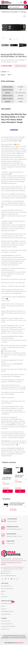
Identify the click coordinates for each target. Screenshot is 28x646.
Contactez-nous (5, 629)
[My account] (21, 2)
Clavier (19, 562)
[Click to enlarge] (3, 38)
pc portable (10, 562)
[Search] (25, 7)
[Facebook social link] (2, 579)
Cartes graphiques (6, 614)
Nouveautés (4, 596)
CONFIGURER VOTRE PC (7, 611)
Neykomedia (19, 642)
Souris (15, 562)
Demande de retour (6, 586)
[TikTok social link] (17, 579)
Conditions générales (6, 623)
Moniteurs (4, 609)
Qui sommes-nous (6, 621)
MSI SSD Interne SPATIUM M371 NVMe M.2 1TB (11, 477)
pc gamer (3, 562)
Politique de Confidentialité (8, 626)
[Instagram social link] (8, 579)
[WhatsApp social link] (14, 579)
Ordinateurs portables (7, 603)
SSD (8, 71)
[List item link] (14, 568)
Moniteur (3, 564)
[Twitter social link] (5, 579)
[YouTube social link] (11, 579)
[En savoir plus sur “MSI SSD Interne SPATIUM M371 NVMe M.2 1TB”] (12, 491)
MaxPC (3, 606)
